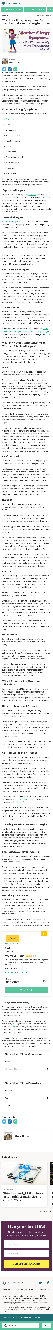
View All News (41, 1212)
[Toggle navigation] (49, 3)
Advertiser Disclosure (44, 16)
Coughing (10, 119)
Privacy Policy (45, 1289)
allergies (32, 195)
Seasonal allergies (10, 221)
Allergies (9, 1061)
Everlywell (9, 1090)
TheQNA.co (38, 1318)
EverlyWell (22, 802)
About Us (6, 1289)
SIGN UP (26, 1263)
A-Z (46, 1325)
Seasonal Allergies (13, 1069)
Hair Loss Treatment (35, 9)
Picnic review (10, 944)
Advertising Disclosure (25, 1289)
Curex (12, 1027)
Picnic (7, 884)
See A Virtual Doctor (12, 9)
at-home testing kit (28, 799)
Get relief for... (14, 1325)
